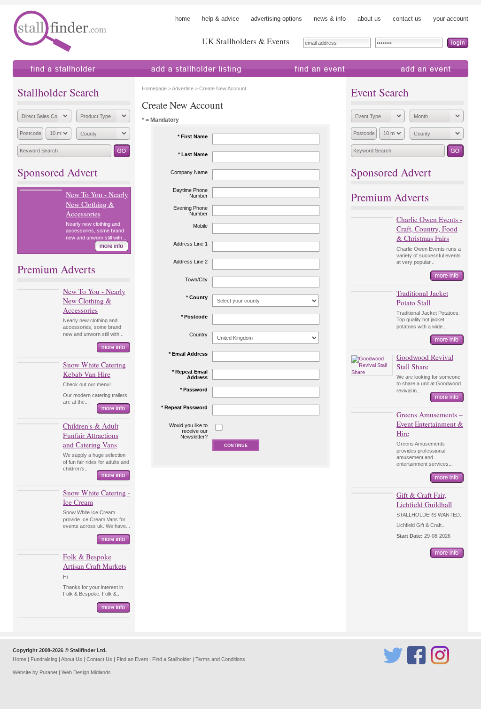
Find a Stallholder (171, 659)
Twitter (391, 668)
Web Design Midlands (86, 672)
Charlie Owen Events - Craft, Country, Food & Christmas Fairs (429, 229)
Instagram (441, 668)
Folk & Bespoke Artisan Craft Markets (94, 561)
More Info (111, 246)
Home (19, 659)
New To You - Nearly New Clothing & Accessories (97, 204)
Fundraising (44, 659)
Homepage (154, 88)
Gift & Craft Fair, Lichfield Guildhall (424, 499)
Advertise (183, 88)
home (182, 18)
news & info (330, 18)
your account (450, 18)
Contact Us (99, 659)
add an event (390, 81)
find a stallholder (35, 81)
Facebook (417, 668)
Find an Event (132, 659)
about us (369, 18)
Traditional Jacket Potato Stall (422, 297)
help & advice (220, 18)
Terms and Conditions (220, 659)
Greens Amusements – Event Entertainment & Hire (429, 424)
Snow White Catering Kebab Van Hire (94, 369)
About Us (71, 659)
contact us (407, 18)
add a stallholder (148, 81)
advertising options (276, 18)
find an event (282, 81)
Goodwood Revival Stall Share (424, 361)
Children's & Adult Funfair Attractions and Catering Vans (90, 435)
